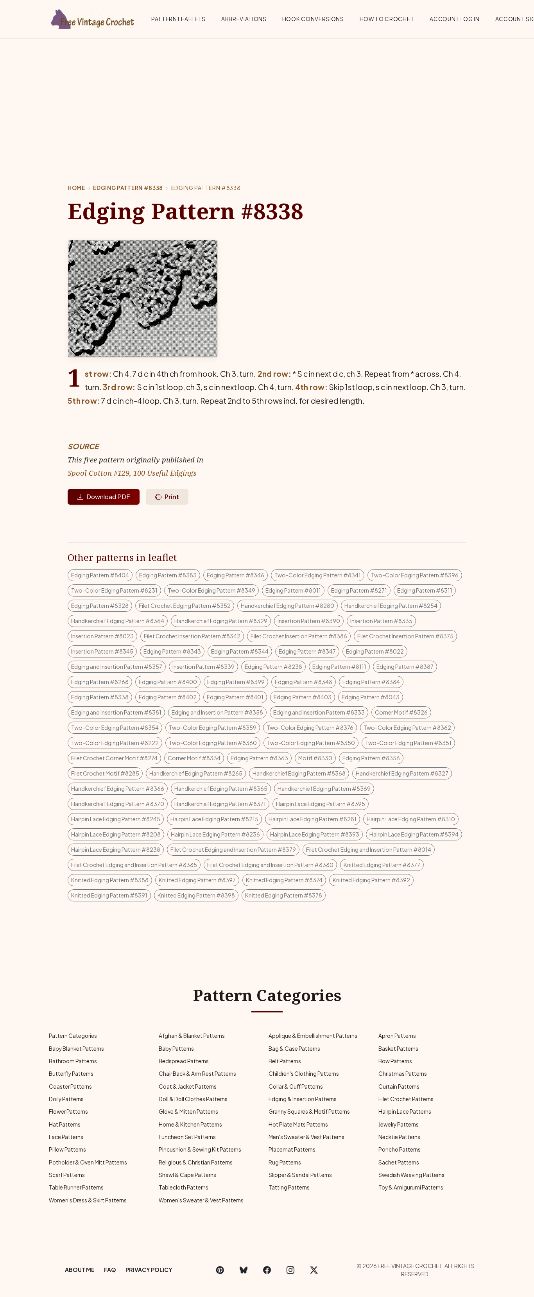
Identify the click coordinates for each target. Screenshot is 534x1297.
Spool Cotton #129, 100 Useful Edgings (132, 473)
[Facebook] (267, 1270)
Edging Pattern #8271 (359, 590)
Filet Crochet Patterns (406, 1099)
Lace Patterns (66, 1137)
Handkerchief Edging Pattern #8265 (195, 773)
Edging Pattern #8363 (259, 757)
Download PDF (108, 497)
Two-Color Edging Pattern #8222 (115, 742)
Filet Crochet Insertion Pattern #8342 (192, 636)
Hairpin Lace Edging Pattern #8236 (215, 834)
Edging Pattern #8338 (128, 188)
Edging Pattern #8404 (100, 575)
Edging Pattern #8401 (235, 696)
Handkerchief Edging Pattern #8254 (390, 605)
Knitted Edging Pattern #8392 (371, 879)
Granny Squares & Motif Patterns (309, 1111)
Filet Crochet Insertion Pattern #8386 (299, 636)
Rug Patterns (285, 1162)
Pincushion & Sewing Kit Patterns (200, 1149)
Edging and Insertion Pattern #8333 (319, 712)
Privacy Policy (148, 1269)
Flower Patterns (68, 1111)
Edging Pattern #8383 (168, 575)
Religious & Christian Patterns (196, 1162)
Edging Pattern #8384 (371, 681)
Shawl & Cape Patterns (187, 1175)
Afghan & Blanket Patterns (192, 1035)
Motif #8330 (315, 757)
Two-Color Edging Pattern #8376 (310, 727)
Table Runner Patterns (76, 1187)
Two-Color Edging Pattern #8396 (415, 575)
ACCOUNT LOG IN (455, 19)
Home (76, 188)
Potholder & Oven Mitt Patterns (88, 1162)
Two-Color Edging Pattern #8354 (115, 727)
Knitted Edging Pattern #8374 (284, 879)
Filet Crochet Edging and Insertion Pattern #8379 (233, 849)
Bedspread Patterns (184, 1061)
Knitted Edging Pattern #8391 (109, 895)
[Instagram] (290, 1270)
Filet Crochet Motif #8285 (105, 773)
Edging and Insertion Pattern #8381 (116, 712)
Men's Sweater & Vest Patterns (306, 1137)
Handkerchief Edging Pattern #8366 (117, 788)
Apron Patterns (397, 1035)
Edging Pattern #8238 (273, 666)
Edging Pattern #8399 (236, 681)
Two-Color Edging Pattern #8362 (407, 727)
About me (80, 1269)
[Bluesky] (243, 1270)
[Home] (93, 18)
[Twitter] (314, 1270)
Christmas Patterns (402, 1073)
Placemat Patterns (292, 1149)
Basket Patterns (398, 1048)
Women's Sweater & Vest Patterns (201, 1200)
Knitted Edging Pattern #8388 (110, 879)
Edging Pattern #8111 (339, 666)
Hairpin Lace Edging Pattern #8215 (214, 818)
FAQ (110, 1269)
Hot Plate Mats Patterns (298, 1124)
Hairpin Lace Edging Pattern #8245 (115, 818)
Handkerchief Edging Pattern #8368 (299, 773)
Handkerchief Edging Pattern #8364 (117, 620)
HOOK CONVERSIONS (313, 19)
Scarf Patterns (67, 1175)
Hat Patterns (65, 1124)
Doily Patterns (66, 1099)
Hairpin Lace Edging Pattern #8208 (116, 834)
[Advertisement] (267, 97)
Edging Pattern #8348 (303, 681)
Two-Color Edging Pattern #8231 (114, 590)
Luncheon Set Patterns (187, 1137)
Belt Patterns (285, 1061)
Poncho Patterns (399, 1149)
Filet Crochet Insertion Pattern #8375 (405, 636)
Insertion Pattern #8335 (381, 620)
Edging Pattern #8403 (303, 696)
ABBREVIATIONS (244, 19)
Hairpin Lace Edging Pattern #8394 (414, 834)
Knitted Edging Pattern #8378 (283, 895)
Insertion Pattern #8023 (102, 636)
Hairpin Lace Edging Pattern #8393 (314, 834)
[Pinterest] (220, 1270)
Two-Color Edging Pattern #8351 (408, 742)
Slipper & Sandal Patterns (300, 1175)
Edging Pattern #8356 (371, 757)
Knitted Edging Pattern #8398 (196, 895)
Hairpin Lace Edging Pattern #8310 (411, 818)
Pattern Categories (73, 1035)
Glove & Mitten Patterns (188, 1111)
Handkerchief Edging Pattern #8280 (287, 605)
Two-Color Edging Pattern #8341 (317, 575)
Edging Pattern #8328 (100, 605)
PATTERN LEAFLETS (178, 19)
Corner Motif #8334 (194, 757)
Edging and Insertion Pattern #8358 (217, 712)
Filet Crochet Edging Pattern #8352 (185, 605)
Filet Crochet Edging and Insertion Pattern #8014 (368, 849)
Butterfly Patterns (71, 1073)
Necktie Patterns (399, 1137)
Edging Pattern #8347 (307, 651)
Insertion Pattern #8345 (102, 651)
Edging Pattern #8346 (235, 575)
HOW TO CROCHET (387, 19)
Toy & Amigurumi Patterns (410, 1187)
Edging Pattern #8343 (172, 651)
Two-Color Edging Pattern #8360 (213, 742)
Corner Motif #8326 (401, 712)
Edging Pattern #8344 (240, 651)
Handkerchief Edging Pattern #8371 (220, 803)
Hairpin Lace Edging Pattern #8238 (115, 849)
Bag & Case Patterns (294, 1048)
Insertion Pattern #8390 (309, 620)
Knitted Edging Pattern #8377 (382, 864)
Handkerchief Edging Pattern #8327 (402, 773)
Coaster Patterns (70, 1086)
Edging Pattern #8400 (168, 681)
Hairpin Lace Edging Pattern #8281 (313, 818)
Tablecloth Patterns (183, 1187)
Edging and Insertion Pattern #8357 (116, 666)
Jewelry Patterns (398, 1124)
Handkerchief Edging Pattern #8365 (220, 788)
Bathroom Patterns (73, 1061)
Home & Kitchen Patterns (190, 1124)
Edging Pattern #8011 (293, 590)
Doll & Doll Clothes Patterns (193, 1099)
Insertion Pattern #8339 (203, 666)
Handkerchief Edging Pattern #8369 (324, 788)
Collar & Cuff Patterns (296, 1086)
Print (172, 497)
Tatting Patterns (289, 1187)
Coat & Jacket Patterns (188, 1086)
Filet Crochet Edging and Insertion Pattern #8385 (134, 864)
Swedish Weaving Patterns (411, 1175)
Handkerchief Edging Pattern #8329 (220, 620)
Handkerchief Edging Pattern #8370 (117, 803)
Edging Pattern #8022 (375, 651)
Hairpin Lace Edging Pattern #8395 (320, 803)
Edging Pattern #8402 (168, 696)
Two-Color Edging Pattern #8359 (212, 727)
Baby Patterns (176, 1048)
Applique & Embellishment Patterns (313, 1035)
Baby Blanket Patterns (76, 1048)
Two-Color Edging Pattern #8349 (211, 590)
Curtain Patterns (398, 1086)
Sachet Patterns (398, 1162)
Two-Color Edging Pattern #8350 (311, 742)
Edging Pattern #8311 (424, 590)
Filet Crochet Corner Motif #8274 (114, 757)
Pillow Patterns (67, 1149)
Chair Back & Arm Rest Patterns (197, 1073)
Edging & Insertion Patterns (303, 1099)
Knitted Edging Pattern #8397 (197, 879)
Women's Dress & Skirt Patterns (88, 1200)
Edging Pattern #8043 (371, 696)
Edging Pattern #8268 (100, 681)
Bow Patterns (395, 1061)
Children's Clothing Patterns (304, 1073)
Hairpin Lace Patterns (404, 1111)
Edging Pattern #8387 (405, 666)
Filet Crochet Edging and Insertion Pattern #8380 (270, 864)
